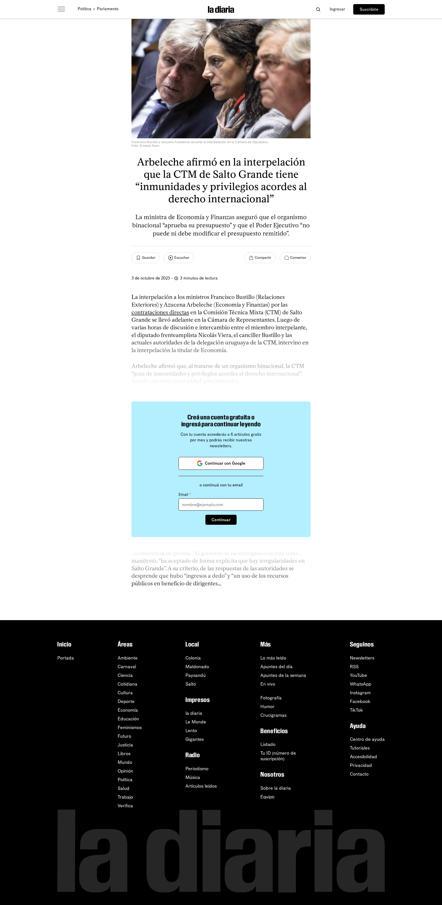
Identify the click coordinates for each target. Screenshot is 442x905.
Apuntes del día (276, 666)
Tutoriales (360, 748)
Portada (65, 658)
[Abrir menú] (61, 9)
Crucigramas (273, 715)
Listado (267, 744)
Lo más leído (273, 658)
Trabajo (125, 797)
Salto (190, 684)
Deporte (126, 701)
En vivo (267, 684)
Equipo (267, 797)
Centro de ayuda (367, 739)
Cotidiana (127, 684)
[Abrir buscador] (318, 9)
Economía (128, 710)
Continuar (221, 519)
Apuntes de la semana (283, 675)
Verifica (125, 806)
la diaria (193, 713)
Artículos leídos (201, 786)
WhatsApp (360, 684)
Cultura (125, 693)
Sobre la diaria (275, 788)
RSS (354, 666)
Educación (128, 719)
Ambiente (128, 658)
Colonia (193, 658)
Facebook (360, 701)
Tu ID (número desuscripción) (278, 756)
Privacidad (361, 765)
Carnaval (127, 666)
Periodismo (196, 769)
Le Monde (195, 722)
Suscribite (369, 9)
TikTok (356, 710)
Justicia (125, 745)
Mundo (125, 762)
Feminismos (130, 727)
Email (185, 494)
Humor (267, 706)
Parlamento (107, 8)
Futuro (124, 736)
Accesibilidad (363, 756)
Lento (191, 730)
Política (84, 8)
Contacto (359, 774)
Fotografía (271, 698)
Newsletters (362, 658)
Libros (124, 753)
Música (192, 777)
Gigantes (194, 739)
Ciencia (125, 675)
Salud (123, 788)
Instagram (360, 693)
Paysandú (195, 675)
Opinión (125, 771)
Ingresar (337, 9)
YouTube (358, 675)
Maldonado (197, 666)
